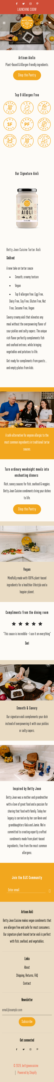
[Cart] (50, 22)
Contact (27, 983)
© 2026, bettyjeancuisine (26, 1066)
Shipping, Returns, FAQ (27, 975)
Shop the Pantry (27, 75)
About (27, 967)
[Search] (41, 22)
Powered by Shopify (27, 1072)
